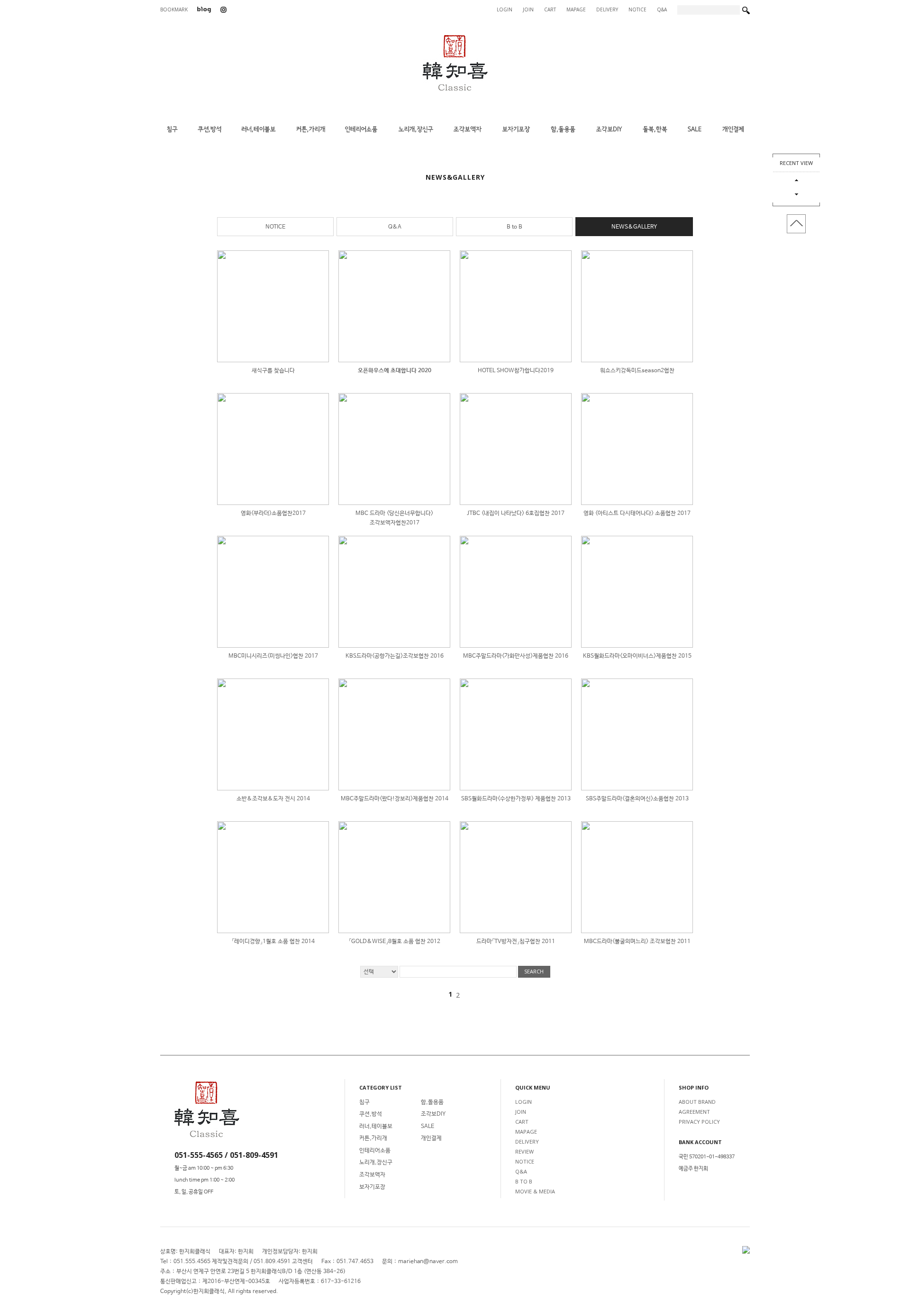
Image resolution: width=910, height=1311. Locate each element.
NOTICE (637, 9)
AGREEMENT (694, 1111)
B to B (514, 227)
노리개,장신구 (375, 1162)
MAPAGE (576, 9)
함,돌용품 (432, 1102)
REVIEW (524, 1151)
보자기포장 (372, 1187)
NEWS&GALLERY (634, 227)
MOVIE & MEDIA (535, 1191)
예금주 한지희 (693, 1169)
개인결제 (431, 1138)
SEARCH (534, 971)
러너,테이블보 (375, 1126)
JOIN (528, 9)
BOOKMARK (174, 9)
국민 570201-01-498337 (707, 1157)
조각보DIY (433, 1114)
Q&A (662, 9)
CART (550, 9)
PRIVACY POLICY (699, 1121)
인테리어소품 (375, 1150)
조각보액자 (372, 1175)
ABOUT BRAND (697, 1101)
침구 (364, 1102)
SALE (427, 1126)
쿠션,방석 (370, 1114)
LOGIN (504, 9)
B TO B (523, 1181)
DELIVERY (607, 9)
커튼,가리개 (373, 1138)
